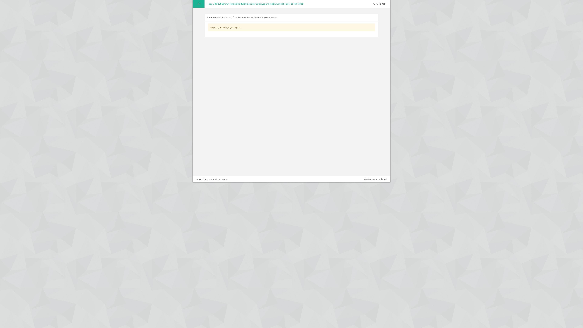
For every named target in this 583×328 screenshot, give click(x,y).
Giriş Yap (381, 3)
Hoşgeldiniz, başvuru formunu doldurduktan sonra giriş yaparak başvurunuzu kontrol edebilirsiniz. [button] (255, 3)
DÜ (199, 4)
